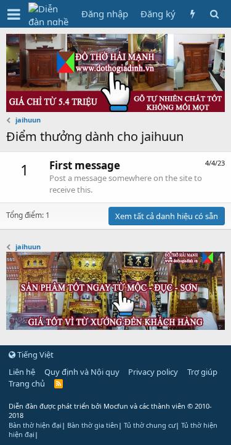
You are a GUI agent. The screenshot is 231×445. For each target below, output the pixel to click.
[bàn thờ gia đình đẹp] (115, 108)
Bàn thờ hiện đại (35, 425)
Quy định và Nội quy (82, 371)
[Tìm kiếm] (214, 13)
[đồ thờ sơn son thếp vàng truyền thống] (115, 326)
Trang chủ (27, 383)
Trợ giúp (202, 371)
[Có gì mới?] (192, 13)
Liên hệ (22, 371)
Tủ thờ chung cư (150, 425)
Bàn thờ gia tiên (92, 425)
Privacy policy (153, 371)
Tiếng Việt (34, 354)
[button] (13, 14)
